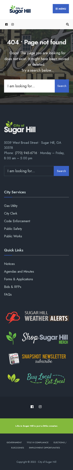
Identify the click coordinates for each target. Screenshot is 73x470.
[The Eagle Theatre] (36, 379)
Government (14, 442)
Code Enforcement (17, 221)
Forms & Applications (18, 279)
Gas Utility (10, 205)
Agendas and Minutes (19, 271)
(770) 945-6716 (26, 153)
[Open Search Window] (67, 24)
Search (61, 86)
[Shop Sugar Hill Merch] (36, 338)
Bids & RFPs (12, 287)
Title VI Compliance (37, 442)
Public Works (13, 236)
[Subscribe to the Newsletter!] (36, 358)
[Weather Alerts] (36, 318)
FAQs (8, 294)
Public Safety (13, 228)
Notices (9, 264)
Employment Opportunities (44, 447)
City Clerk (10, 213)
